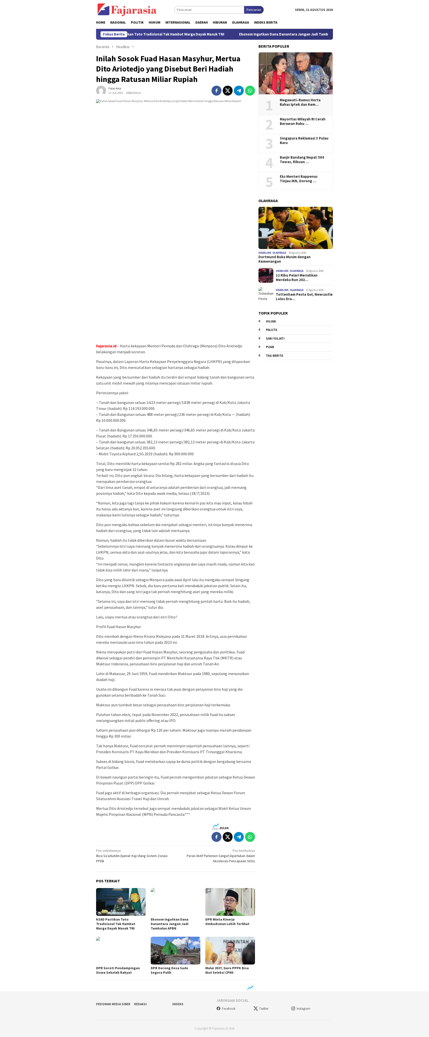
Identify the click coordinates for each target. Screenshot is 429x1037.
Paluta (271, 330)
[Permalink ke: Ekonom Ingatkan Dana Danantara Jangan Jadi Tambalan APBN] (175, 902)
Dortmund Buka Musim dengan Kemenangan (284, 259)
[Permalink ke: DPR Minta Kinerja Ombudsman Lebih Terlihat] (230, 902)
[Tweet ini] (228, 91)
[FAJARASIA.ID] (127, 9)
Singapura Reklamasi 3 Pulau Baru (304, 140)
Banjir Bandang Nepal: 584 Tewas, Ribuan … (302, 159)
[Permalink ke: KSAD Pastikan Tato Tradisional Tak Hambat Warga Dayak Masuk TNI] (121, 902)
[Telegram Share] (239, 91)
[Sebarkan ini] (216, 91)
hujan (271, 321)
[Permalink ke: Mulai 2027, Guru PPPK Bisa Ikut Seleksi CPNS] (230, 951)
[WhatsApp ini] (250, 91)
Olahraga (279, 252)
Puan (270, 347)
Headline (264, 252)
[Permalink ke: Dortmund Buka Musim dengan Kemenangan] (295, 228)
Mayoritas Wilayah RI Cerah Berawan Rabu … (302, 121)
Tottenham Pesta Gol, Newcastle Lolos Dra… (304, 296)
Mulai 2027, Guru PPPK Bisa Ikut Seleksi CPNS (227, 970)
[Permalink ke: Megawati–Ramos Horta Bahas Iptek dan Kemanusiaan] (295, 73)
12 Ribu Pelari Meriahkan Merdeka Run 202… (297, 277)
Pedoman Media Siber (113, 1004)
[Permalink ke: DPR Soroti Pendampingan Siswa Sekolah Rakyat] (121, 951)
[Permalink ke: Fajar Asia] (101, 90)
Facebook (228, 1008)
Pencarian (254, 9)
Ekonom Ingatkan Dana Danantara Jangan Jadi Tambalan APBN (270, 34)
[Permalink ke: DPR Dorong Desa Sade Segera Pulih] (175, 951)
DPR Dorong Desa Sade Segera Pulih (169, 970)
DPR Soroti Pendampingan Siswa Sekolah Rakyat (118, 970)
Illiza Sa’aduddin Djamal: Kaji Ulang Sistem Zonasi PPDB (132, 855)
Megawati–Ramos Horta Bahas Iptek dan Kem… (300, 102)
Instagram (303, 1008)
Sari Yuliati (275, 338)
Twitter (263, 1008)
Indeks (177, 1004)
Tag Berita (274, 356)
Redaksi (140, 1004)
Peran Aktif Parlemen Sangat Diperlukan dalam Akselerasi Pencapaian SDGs (221, 855)
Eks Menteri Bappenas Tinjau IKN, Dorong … (299, 178)
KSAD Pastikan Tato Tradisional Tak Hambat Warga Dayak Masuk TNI (144, 34)
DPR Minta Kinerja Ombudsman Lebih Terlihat (227, 921)
